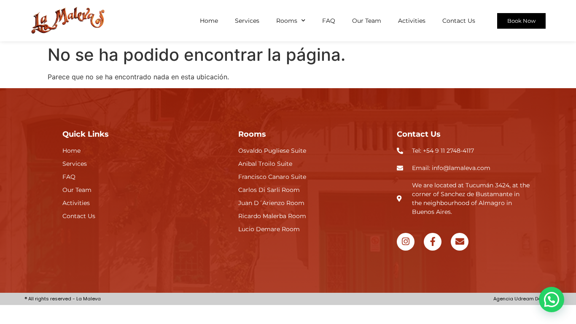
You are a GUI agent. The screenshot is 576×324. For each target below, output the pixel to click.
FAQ (328, 20)
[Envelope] (459, 242)
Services (247, 20)
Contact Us (458, 20)
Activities (411, 20)
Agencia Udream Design (522, 298)
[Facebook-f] (432, 242)
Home (209, 20)
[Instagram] (406, 242)
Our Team (366, 20)
